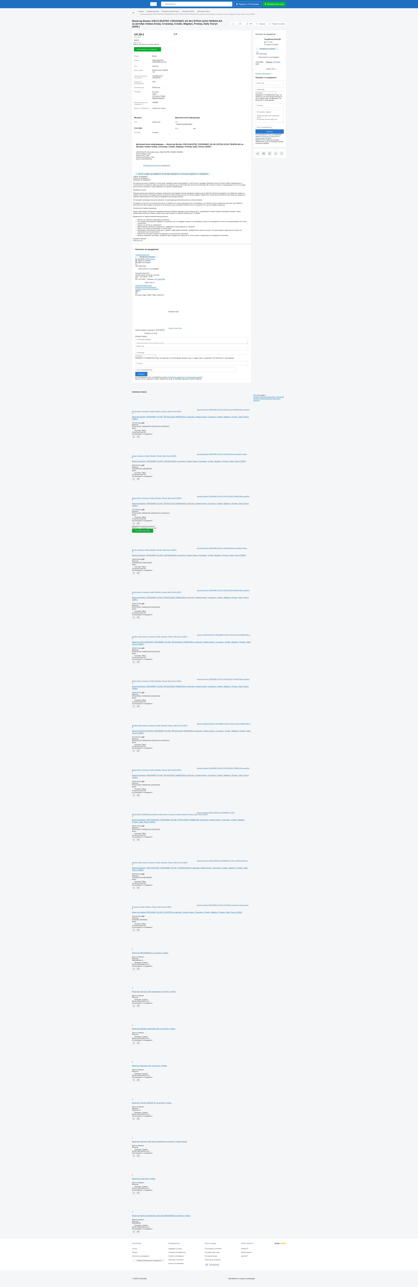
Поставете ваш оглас (142, 531)
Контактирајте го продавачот (147, 49)
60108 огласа (150, 259)
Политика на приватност (177, 1252)
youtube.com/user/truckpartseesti (146, 289)
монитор (155, 66)
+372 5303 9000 (159, 279)
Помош (134, 1252)
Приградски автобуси (268, 397)
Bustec (154, 56)
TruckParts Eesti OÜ (142, 255)
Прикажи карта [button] (173, 311)
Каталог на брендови (176, 1263)
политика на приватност (176, 377)
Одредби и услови (175, 1248)
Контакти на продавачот (140, 1256)
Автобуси (256, 397)
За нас (134, 1248)
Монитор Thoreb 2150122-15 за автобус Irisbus (152, 1103)
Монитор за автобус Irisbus (143, 1179)
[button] (234, 24)
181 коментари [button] (140, 266)
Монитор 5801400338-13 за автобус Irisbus (150, 953)
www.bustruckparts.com (143, 285)
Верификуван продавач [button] (147, 257)
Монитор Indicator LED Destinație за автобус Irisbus (154, 992)
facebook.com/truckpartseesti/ (145, 287)
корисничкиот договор (194, 377)
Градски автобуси (266, 399)
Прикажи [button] (150, 279)
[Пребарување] (163, 4)
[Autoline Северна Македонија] (139, 4)
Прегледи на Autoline (176, 1260)
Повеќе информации (262, 73)
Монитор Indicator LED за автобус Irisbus (149, 1066)
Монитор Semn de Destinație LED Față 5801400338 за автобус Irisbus (161, 1216)
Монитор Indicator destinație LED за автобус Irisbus (153, 1029)
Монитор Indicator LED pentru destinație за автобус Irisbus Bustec (159, 1142)
